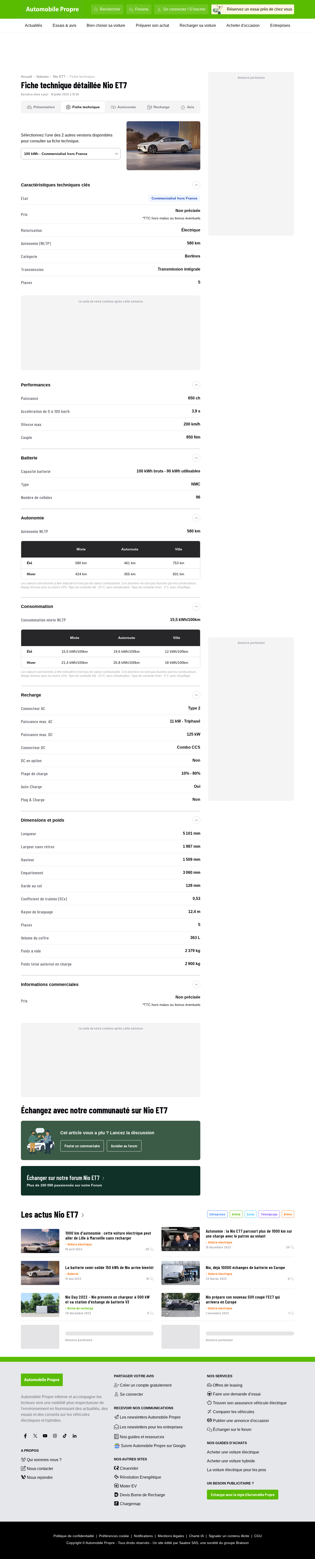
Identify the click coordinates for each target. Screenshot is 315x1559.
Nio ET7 (59, 76)
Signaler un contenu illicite (229, 1536)
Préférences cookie (114, 1536)
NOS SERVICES (219, 1376)
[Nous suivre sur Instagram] (54, 1435)
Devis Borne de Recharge (142, 1495)
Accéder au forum (124, 1145)
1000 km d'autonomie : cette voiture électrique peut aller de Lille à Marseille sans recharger (108, 1235)
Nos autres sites (130, 1459)
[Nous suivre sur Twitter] (35, 1435)
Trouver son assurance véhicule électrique (250, 1403)
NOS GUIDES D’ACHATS (227, 1443)
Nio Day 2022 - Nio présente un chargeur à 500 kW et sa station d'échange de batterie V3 (107, 1299)
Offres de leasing (227, 1385)
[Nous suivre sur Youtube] (45, 1435)
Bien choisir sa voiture (106, 25)
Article (236, 1214)
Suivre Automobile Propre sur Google (153, 1446)
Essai (250, 1214)
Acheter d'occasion (243, 25)
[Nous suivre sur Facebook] (25, 1435)
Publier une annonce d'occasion (241, 1421)
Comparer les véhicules (233, 1412)
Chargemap (130, 1504)
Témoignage (269, 1214)
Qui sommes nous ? (44, 1460)
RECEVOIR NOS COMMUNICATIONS (143, 1408)
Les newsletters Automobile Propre (150, 1417)
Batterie (72, 1273)
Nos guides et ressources (142, 1437)
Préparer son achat (152, 25)
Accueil (26, 76)
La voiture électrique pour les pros (236, 1470)
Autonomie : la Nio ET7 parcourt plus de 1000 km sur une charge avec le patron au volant (249, 1233)
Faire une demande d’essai (237, 1394)
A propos (30, 1451)
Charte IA (196, 1536)
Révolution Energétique (140, 1477)
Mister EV (128, 1486)
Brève (288, 1214)
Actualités (33, 25)
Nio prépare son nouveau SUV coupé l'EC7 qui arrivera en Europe (243, 1299)
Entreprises (280, 25)
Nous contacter (40, 1469)
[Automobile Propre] (52, 9)
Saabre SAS (188, 1543)
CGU (258, 1536)
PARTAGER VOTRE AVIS (134, 1376)
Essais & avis (64, 25)
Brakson (242, 1543)
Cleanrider (129, 1468)
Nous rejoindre (40, 1477)
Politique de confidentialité (73, 1536)
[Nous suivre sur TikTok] (64, 1435)
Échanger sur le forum (232, 1429)
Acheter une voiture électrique (233, 1452)
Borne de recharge (80, 1308)
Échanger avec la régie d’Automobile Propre (242, 1494)
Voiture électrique (79, 1244)
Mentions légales (171, 1536)
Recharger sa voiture (198, 25)
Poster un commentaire (82, 1145)
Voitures (42, 76)
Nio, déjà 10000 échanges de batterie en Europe (245, 1267)
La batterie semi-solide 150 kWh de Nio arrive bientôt (109, 1267)
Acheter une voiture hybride (231, 1461)
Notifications (143, 1536)
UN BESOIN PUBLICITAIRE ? (230, 1483)
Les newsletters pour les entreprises (151, 1427)
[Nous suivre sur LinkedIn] (74, 1435)
